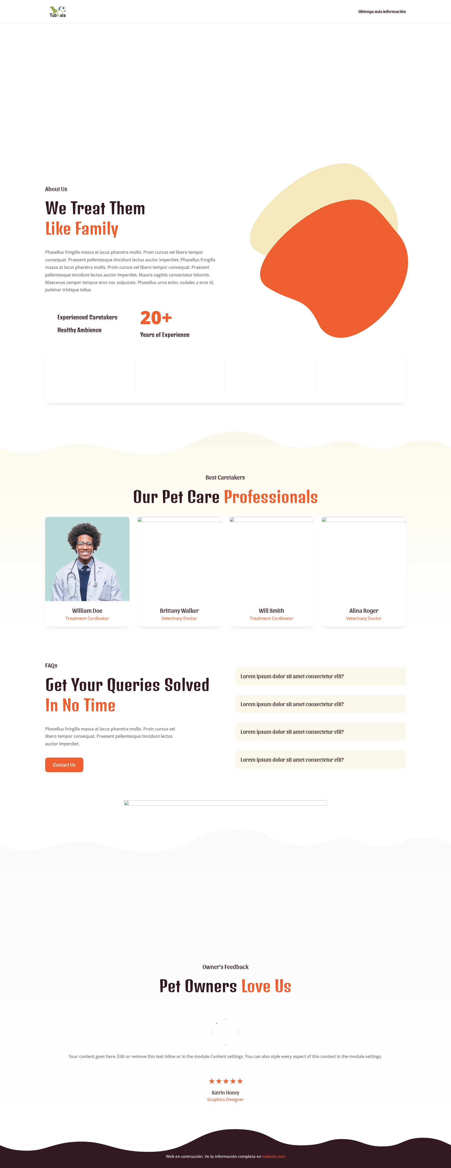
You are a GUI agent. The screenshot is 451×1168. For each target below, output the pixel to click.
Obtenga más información (382, 12)
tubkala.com (273, 1156)
